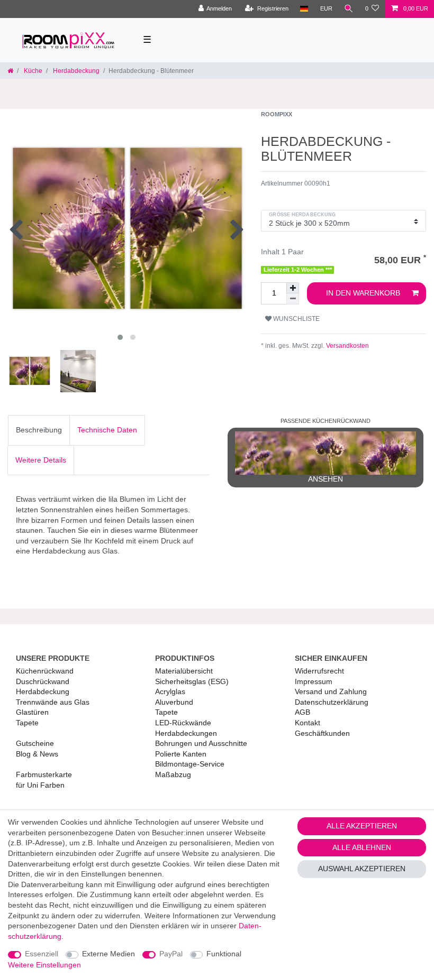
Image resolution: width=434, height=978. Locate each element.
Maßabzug (173, 774)
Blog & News (37, 754)
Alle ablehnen (361, 847)
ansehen (325, 479)
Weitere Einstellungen (44, 965)
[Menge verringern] (292, 298)
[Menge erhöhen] (292, 287)
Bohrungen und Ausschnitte (201, 743)
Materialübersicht (184, 671)
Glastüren (32, 712)
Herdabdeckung (75, 71)
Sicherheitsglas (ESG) (192, 681)
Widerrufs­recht (319, 671)
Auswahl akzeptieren (361, 868)
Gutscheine (35, 743)
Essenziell (41, 953)
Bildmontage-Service (189, 764)
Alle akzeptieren (362, 826)
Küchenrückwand (45, 671)
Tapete (27, 722)
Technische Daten (107, 430)
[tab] (39, 430)
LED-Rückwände (183, 722)
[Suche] (348, 9)
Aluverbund (174, 702)
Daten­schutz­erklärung (331, 702)
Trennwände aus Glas (52, 702)
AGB (302, 712)
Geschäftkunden (322, 733)
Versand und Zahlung (331, 691)
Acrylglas (170, 691)
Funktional (223, 953)
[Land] (304, 9)
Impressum (313, 681)
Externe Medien (108, 953)
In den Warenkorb (363, 293)
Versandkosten (346, 345)
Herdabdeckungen (186, 733)
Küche (32, 71)
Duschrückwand (42, 681)
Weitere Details (40, 460)
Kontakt (307, 722)
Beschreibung (39, 430)
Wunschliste (296, 318)
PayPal (171, 953)
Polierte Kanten (180, 754)
